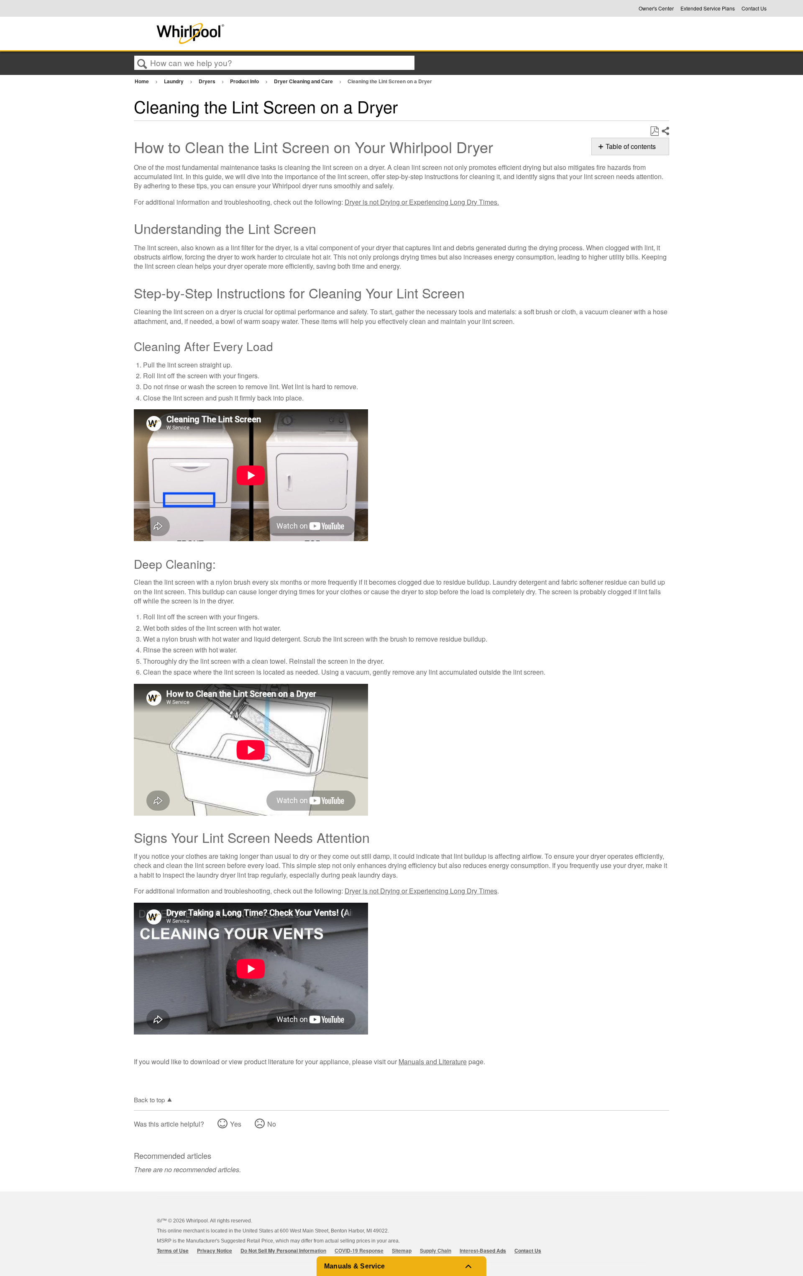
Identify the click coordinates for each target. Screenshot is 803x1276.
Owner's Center (656, 8)
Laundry (174, 81)
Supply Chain (435, 1250)
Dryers (208, 81)
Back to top (149, 1099)
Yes (235, 1124)
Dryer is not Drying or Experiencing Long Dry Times (421, 891)
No (271, 1124)
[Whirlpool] (252, 33)
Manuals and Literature (433, 1061)
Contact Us (754, 8)
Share (665, 131)
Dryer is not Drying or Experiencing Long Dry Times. (422, 202)
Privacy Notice (214, 1250)
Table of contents (631, 146)
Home (142, 81)
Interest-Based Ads (483, 1250)
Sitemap (402, 1250)
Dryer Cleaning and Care (304, 81)
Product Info (245, 81)
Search (142, 63)
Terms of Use (173, 1250)
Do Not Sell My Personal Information (283, 1250)
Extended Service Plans (707, 8)
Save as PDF (654, 131)
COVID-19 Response (359, 1250)
